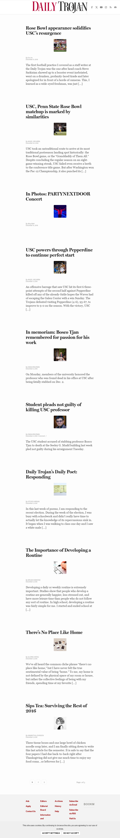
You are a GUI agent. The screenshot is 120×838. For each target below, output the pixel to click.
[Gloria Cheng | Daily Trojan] (60, 644)
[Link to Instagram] (106, 7)
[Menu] (78, 7)
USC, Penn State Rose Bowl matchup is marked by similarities (54, 111)
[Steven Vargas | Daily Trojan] (60, 489)
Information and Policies (45, 818)
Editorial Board (44, 808)
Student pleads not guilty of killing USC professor (53, 407)
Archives (59, 801)
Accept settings (51, 833)
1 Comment (41, 436)
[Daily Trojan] (60, 7)
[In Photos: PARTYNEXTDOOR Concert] (60, 211)
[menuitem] (71, 7)
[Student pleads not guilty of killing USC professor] (60, 422)
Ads (27, 801)
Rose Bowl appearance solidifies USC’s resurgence (58, 30)
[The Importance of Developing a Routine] (60, 567)
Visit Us (72, 818)
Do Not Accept (71, 833)
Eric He (30, 58)
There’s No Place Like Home (54, 632)
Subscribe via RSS (73, 812)
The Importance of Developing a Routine (58, 552)
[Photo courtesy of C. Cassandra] (60, 723)
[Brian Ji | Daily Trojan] (60, 267)
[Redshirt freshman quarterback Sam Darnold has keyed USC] (60, 129)
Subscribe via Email (73, 803)
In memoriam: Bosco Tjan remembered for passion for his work (57, 337)
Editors (43, 801)
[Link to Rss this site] (110, 7)
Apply (28, 806)
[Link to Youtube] (101, 7)
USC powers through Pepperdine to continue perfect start (59, 252)
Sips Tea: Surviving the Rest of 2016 (56, 708)
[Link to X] (96, 7)
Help (57, 811)
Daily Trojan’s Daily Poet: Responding (51, 474)
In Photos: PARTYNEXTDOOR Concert (58, 196)
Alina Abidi (31, 224)
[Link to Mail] (115, 7)
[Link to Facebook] (92, 7)
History (58, 806)
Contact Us (30, 811)
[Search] (71, 7)
